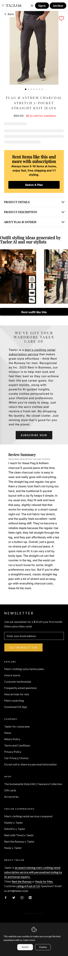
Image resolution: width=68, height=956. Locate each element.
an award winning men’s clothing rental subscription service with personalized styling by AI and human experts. (33, 872)
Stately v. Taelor (13, 822)
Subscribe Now (34, 435)
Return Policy (12, 739)
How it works (12, 675)
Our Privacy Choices (16, 758)
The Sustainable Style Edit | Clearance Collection (33, 784)
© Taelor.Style (34, 913)
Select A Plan (34, 185)
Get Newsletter (23, 647)
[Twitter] (13, 897)
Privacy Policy (12, 751)
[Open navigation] (3, 5)
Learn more (29, 940)
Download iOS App (15, 706)
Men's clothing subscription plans (24, 669)
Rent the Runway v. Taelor (19, 841)
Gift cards (10, 790)
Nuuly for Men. (44, 881)
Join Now (58, 5)
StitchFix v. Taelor (14, 828)
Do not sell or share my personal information (30, 764)
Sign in (42, 5)
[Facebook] (5, 897)
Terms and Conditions (17, 745)
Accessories (11, 796)
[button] (61, 18)
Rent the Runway (22, 881)
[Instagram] (22, 897)
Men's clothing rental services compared (28, 816)
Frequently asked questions (20, 687)
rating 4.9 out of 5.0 (28, 886)
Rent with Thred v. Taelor (19, 835)
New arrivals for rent (16, 694)
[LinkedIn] (30, 897)
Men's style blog (14, 700)
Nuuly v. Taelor (13, 847)
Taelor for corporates (17, 726)
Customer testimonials (17, 681)
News (7, 732)
